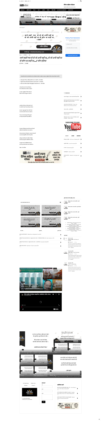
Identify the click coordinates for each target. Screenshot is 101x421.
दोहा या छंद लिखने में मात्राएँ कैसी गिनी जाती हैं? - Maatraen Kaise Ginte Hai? (73, 21)
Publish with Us (33, 383)
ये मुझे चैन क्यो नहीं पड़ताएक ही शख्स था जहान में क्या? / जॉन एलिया (32, 81)
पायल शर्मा (71, 238)
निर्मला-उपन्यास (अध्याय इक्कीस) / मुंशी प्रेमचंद (73, 201)
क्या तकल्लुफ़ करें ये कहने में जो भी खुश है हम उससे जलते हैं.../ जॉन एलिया (50, 224)
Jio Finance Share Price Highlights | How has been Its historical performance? (73, 227)
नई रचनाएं (65, 235)
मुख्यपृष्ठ (40, 230)
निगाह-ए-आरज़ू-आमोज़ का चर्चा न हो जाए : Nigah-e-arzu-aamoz (60, 351)
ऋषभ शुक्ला (69, 262)
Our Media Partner (26, 383)
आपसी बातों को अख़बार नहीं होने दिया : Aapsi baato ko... (40, 374)
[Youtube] (26, 1)
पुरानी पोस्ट (59, 230)
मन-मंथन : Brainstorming (72, 264)
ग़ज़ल (29, 55)
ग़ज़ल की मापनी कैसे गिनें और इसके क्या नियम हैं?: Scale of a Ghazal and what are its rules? (58, 21)
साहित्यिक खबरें (60, 385)
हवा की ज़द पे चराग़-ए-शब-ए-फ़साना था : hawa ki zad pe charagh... (26, 374)
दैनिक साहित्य (22, 282)
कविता (69, 238)
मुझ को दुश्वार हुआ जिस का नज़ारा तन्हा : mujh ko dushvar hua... (39, 362)
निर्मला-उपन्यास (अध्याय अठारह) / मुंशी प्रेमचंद (73, 218)
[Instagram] (23, 1)
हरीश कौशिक (71, 251)
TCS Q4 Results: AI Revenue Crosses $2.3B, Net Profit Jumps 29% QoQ (74, 225)
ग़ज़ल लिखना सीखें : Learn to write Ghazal (42, 22)
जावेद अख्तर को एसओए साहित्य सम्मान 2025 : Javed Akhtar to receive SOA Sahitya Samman (30, 286)
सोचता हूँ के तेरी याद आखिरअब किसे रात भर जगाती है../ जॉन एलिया (32, 79)
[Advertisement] (29, 69)
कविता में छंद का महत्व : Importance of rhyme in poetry (27, 22)
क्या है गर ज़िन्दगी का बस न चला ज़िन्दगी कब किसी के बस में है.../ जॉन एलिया (30, 224)
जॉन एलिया (25, 55)
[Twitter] (28, 1)
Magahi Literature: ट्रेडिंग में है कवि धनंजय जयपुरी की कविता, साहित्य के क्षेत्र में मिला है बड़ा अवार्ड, (48, 285)
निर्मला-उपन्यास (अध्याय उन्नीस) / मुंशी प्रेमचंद (73, 212)
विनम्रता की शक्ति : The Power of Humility (73, 240)
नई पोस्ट (21, 230)
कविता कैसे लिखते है (23, 19)
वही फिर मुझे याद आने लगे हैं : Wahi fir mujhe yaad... (66, 340)
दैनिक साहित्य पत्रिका (69, 5)
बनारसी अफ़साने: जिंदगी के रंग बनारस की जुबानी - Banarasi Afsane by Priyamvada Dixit (57, 273)
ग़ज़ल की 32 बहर (38, 19)
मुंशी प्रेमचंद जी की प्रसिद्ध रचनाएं (69, 197)
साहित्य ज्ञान (68, 18)
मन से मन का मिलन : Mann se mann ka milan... (36, 352)
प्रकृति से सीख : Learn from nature (73, 252)
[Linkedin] (20, 1)
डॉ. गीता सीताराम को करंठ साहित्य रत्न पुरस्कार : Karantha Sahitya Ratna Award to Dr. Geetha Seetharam (47, 273)
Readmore (72, 247)
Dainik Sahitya (30, 399)
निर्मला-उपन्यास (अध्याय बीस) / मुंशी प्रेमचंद (74, 206)
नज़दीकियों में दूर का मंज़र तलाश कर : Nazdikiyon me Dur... (74, 351)
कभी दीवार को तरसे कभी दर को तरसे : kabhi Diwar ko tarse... (26, 362)
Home (21, 55)
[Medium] (22, 1)
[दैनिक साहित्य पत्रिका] (24, 6)
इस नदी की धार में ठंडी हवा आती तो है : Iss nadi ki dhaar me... (63, 374)
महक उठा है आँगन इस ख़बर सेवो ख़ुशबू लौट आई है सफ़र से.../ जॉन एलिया (33, 83)
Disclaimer (25, 385)
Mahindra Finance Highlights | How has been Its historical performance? (74, 229)
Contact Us (33, 385)
